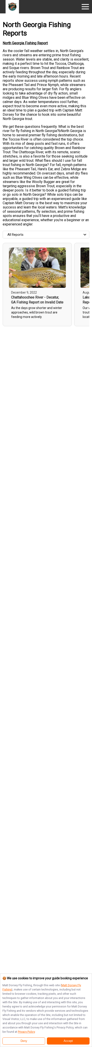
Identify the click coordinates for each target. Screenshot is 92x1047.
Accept (68, 1041)
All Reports (15, 235)
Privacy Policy (26, 1031)
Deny (24, 1041)
